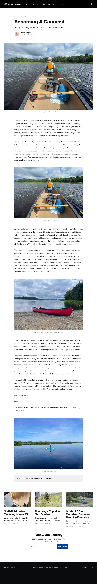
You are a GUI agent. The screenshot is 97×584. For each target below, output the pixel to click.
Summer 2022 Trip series (43, 478)
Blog (54, 4)
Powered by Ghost (87, 567)
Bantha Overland (8, 567)
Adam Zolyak (26, 33)
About (61, 4)
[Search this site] (91, 4)
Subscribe (62, 546)
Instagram (46, 4)
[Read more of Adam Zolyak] (17, 33)
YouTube (36, 4)
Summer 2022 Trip (21, 17)
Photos (56, 567)
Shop (28, 4)
